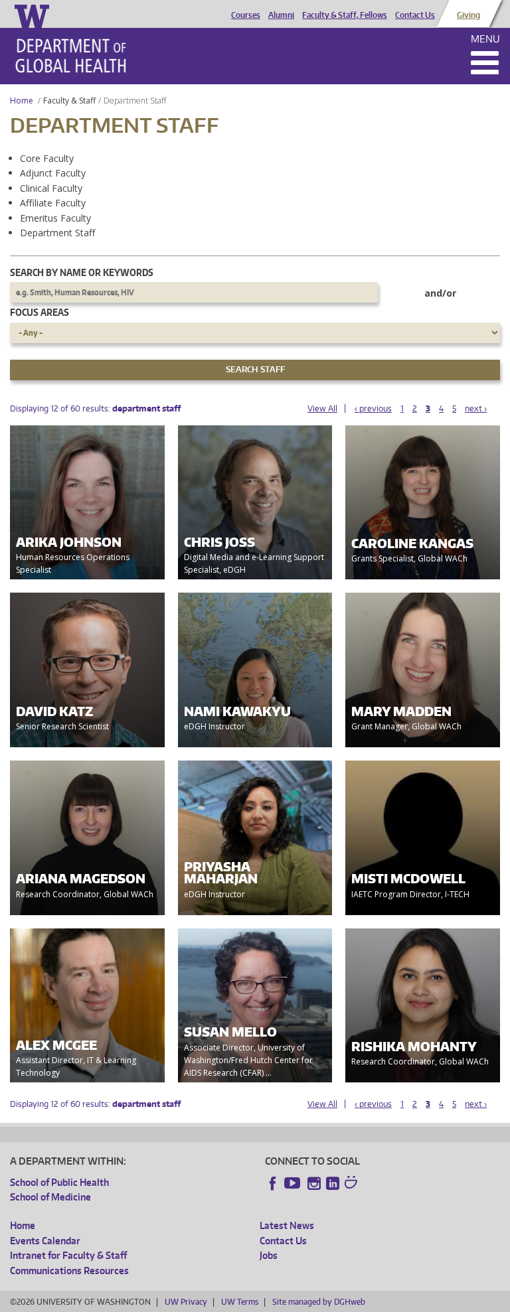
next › (476, 408)
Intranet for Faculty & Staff (68, 1255)
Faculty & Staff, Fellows (344, 15)
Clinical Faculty (51, 188)
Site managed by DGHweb (318, 1302)
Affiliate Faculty (53, 202)
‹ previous (373, 408)
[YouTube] (293, 1183)
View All (322, 408)
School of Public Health (59, 1182)
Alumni (281, 15)
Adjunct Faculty (53, 173)
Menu (485, 38)
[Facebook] (273, 1183)
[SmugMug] (353, 1184)
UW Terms (239, 1302)
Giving (468, 15)
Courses (245, 15)
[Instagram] (314, 1183)
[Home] (71, 55)
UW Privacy (186, 1302)
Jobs (269, 1255)
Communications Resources (69, 1270)
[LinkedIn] (333, 1183)
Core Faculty (47, 158)
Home (21, 100)
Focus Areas (39, 312)
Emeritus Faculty (55, 218)
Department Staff (57, 232)
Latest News (287, 1225)
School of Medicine (50, 1197)
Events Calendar (45, 1240)
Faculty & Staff (69, 100)
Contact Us (415, 15)
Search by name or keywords (81, 272)
